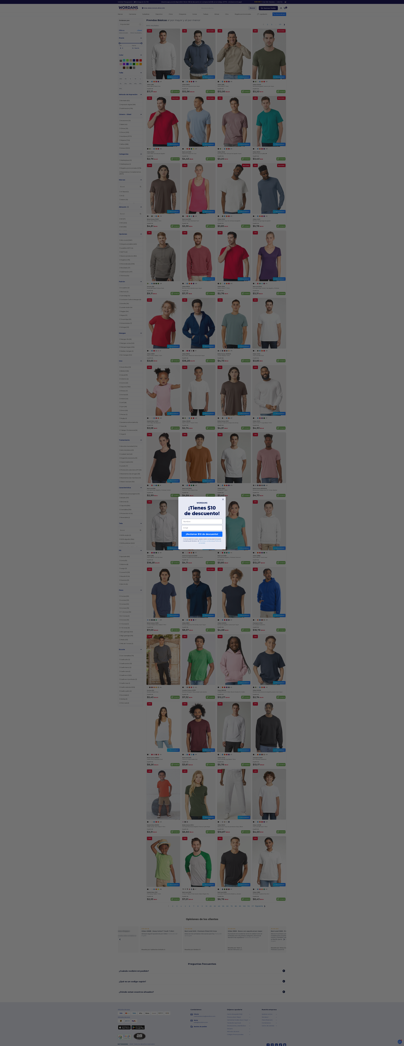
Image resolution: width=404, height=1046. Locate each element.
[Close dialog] (223, 499)
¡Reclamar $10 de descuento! (202, 534)
